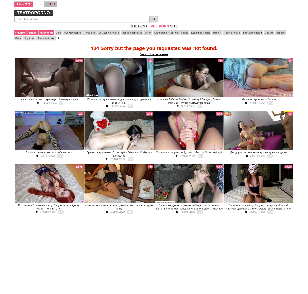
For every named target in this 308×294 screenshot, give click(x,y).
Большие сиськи (252, 32)
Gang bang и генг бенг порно (171, 32)
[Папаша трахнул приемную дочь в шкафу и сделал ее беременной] (119, 77)
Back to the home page (154, 54)
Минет (217, 32)
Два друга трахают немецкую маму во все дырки (258, 152)
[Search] (154, 19)
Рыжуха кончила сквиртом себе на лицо (49, 152)
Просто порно (232, 32)
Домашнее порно (109, 32)
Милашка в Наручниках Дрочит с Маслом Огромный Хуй (189, 152)
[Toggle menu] (15, 9)
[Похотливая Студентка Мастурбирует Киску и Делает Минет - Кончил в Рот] (49, 183)
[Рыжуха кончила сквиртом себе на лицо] (49, 130)
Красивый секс (46, 38)
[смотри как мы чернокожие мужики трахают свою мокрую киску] (119, 183)
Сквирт (269, 32)
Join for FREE (23, 4)
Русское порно (72, 32)
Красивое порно (200, 32)
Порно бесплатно (132, 32)
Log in (38, 4)
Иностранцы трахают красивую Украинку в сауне (49, 99)
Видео (33, 32)
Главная (20, 32)
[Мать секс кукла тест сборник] (258, 77)
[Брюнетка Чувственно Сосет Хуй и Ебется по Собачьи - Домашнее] (119, 130)
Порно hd (90, 32)
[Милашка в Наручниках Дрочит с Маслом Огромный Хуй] (189, 130)
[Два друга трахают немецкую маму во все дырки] (258, 130)
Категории (46, 32)
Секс (58, 32)
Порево (280, 32)
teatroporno (33, 12)
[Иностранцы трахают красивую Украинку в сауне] (49, 77)
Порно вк (29, 38)
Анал (148, 32)
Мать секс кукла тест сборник (259, 99)
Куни (18, 38)
